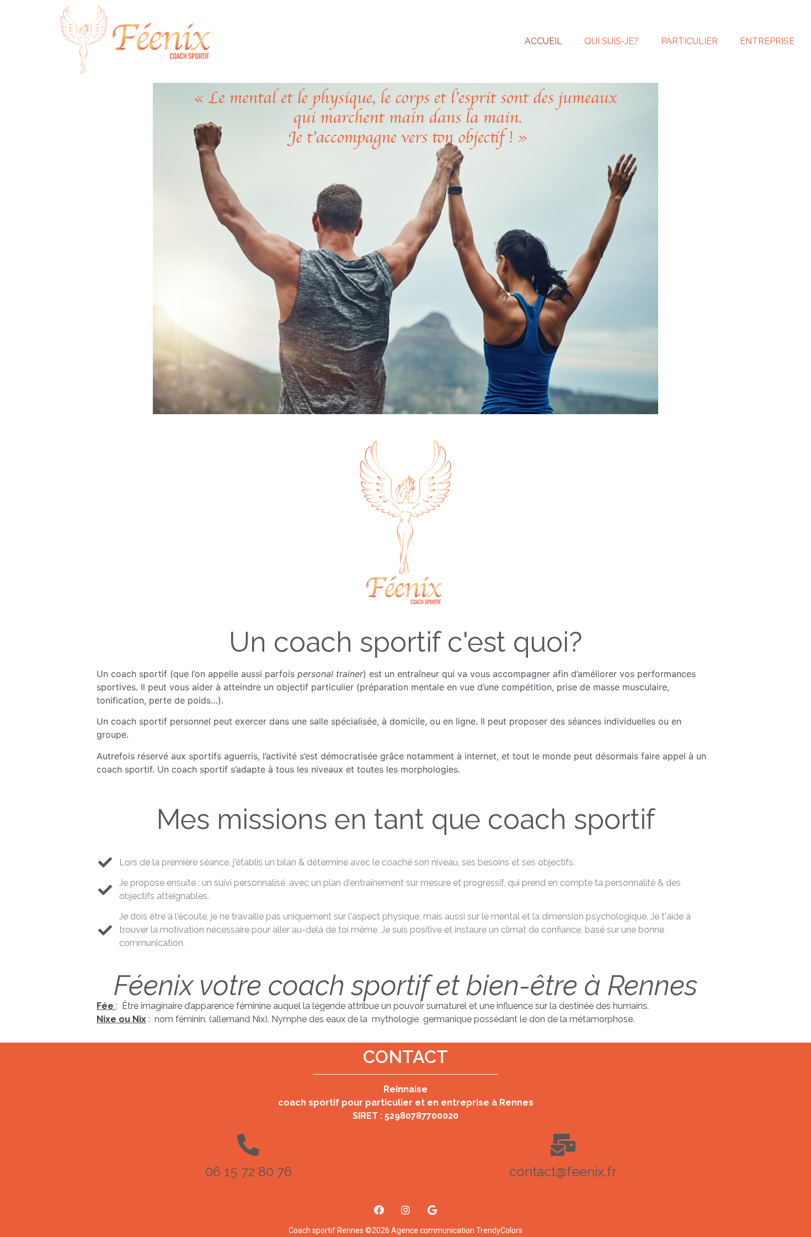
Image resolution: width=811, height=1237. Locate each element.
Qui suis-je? (611, 41)
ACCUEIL (543, 41)
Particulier (689, 41)
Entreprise (767, 41)
